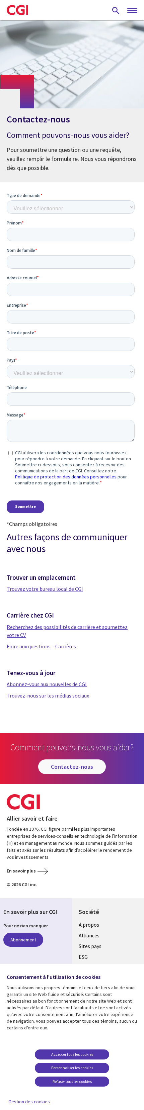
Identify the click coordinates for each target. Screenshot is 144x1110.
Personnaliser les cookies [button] (72, 1067)
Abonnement (23, 940)
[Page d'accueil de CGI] (17, 10)
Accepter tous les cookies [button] (72, 1054)
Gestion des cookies (29, 1102)
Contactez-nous (72, 766)
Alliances (89, 935)
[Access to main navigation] (132, 10)
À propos (89, 924)
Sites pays (90, 946)
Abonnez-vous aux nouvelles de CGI (47, 684)
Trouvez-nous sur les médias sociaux (48, 695)
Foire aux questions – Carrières (41, 646)
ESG (83, 956)
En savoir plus (21, 871)
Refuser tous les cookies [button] (72, 1081)
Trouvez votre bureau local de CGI (45, 588)
